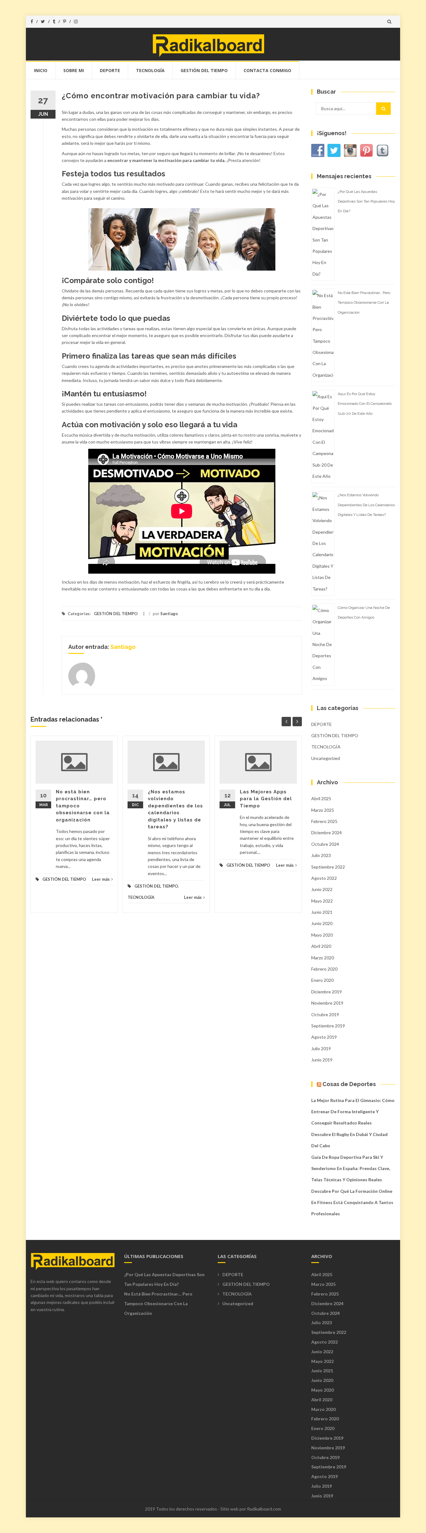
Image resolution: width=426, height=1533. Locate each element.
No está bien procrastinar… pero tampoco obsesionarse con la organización (364, 302)
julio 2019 (321, 1048)
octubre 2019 (325, 1014)
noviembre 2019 (327, 1003)
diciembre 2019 (326, 991)
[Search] (383, 108)
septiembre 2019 (328, 1025)
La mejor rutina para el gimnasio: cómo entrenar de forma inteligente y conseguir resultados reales (353, 1112)
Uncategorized (325, 758)
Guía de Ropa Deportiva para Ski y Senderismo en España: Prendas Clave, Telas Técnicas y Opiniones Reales (350, 1168)
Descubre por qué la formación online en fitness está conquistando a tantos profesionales (352, 1202)
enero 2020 (322, 980)
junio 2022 (321, 889)
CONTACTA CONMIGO (267, 70)
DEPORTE (110, 70)
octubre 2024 (325, 844)
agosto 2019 (324, 1037)
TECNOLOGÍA (150, 70)
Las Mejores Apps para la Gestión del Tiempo (266, 799)
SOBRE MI (73, 70)
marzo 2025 (322, 810)
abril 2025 (321, 798)
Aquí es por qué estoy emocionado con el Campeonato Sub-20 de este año (365, 403)
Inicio (40, 70)
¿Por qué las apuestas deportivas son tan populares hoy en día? (366, 201)
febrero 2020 (324, 969)
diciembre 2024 (326, 832)
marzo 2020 (322, 957)
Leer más (101, 879)
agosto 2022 (324, 878)
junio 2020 (321, 923)
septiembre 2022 (328, 866)
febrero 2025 (324, 821)
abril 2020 (321, 946)
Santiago (169, 613)
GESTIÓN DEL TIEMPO (204, 70)
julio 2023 (321, 855)
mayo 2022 (322, 901)
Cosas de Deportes (349, 1084)
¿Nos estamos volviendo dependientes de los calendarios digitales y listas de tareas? (366, 505)
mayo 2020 (322, 935)
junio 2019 (321, 1059)
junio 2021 (321, 912)
